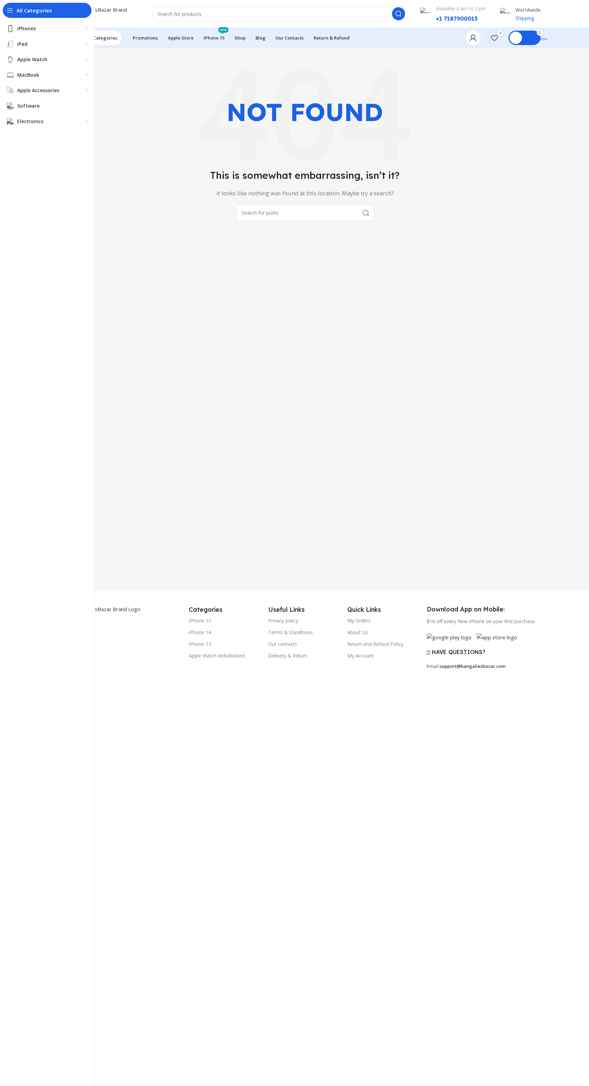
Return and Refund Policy (375, 644)
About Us (357, 632)
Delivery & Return (287, 655)
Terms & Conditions (290, 632)
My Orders (359, 620)
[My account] (473, 38)
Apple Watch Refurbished (216, 655)
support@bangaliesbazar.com (472, 666)
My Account (360, 655)
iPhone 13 (200, 644)
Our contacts (282, 644)
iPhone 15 (200, 620)
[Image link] (125, 862)
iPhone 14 (200, 632)
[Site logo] (103, 13)
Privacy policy (283, 620)
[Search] (398, 13)
